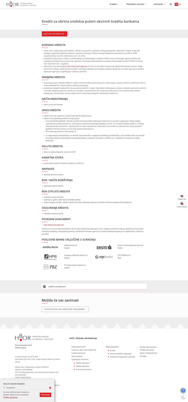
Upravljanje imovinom (79, 359)
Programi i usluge (135, 4)
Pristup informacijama (148, 347)
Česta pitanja (182, 206)
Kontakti (143, 356)
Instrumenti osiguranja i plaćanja (122, 357)
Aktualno (158, 4)
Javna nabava (76, 356)
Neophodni (11, 388)
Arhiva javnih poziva (83, 369)
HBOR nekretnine (83, 363)
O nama (113, 4)
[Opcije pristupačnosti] (183, 390)
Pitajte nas (182, 199)
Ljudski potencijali (78, 353)
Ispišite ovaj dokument (57, 287)
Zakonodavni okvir (78, 347)
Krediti (112, 350)
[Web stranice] (50, 247)
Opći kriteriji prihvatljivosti (77, 66)
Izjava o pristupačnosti (148, 353)
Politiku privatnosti (10, 397)
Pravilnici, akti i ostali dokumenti (83, 350)
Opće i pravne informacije (83, 338)
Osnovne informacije (53, 34)
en (180, 4)
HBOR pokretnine (83, 366)
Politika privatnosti (147, 350)
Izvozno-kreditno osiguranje (120, 354)
